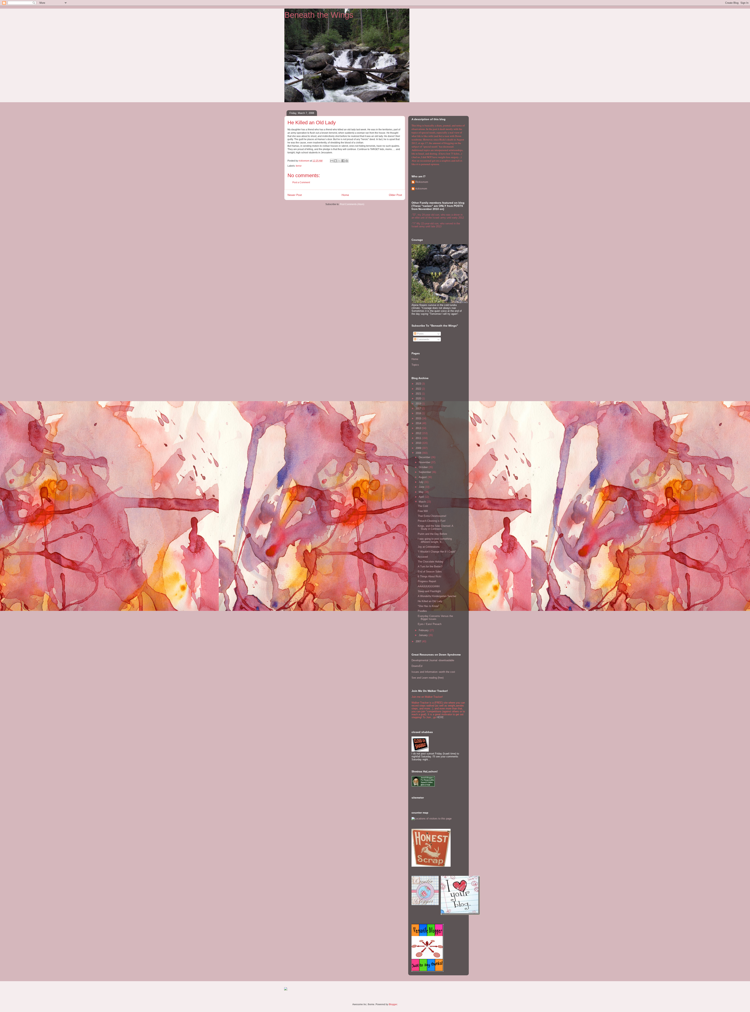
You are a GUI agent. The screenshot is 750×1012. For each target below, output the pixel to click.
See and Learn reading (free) (428, 677)
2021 (419, 393)
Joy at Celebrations (429, 546)
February (424, 630)
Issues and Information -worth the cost (433, 671)
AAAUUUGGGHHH (428, 586)
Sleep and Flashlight (429, 591)
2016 (419, 413)
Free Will (423, 511)
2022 (419, 388)
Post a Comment (301, 182)
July (421, 482)
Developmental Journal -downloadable (433, 660)
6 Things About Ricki (429, 576)
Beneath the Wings (318, 15)
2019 (419, 403)
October (424, 467)
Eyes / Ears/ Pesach (429, 624)
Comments (422, 339)
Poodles (422, 611)
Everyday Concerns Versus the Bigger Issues (435, 618)
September (425, 472)
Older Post (395, 194)
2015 (419, 418)
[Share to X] (339, 161)
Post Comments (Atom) (352, 204)
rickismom (421, 188)
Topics (415, 364)
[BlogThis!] (336, 161)
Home (345, 194)
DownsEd (417, 666)
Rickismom (421, 181)
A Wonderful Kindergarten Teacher (437, 596)
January (424, 635)
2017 (419, 408)
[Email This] (332, 161)
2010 (419, 443)
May (421, 491)
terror (299, 165)
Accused (423, 556)
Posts (420, 333)
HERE (440, 717)
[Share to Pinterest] (347, 161)
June (422, 486)
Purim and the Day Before (432, 533)
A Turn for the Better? (430, 566)
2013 (419, 428)
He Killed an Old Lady (430, 601)
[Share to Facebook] (343, 161)
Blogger (393, 1004)
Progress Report (427, 581)
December (425, 457)
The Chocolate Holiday (430, 561)
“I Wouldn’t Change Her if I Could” (437, 551)
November (425, 462)
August (423, 477)
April (422, 496)
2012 (419, 433)
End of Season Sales (430, 571)
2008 (419, 452)
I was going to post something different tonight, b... (435, 540)
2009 (419, 448)
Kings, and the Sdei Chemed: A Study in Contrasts (435, 527)
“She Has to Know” (428, 606)
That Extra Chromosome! (432, 515)
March (423, 501)
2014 (419, 423)
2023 (419, 383)
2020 (419, 398)
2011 (419, 438)
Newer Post (295, 194)
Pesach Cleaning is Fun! (432, 520)
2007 (419, 641)
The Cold (423, 506)
